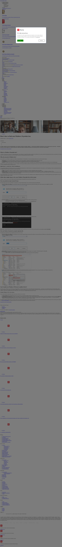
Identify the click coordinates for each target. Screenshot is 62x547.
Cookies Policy (38, 37)
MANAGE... (41, 40)
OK (20, 40)
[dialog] (31, 35)
